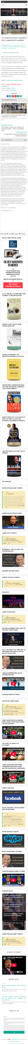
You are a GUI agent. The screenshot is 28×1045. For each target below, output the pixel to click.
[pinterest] (21, 1043)
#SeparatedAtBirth (10, 539)
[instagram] (13, 1043)
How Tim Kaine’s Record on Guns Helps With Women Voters (12, 906)
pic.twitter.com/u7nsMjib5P (11, 711)
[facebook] (8, 1043)
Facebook (13, 90)
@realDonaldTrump (16, 819)
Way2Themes (15, 1039)
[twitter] (6, 1043)
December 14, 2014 (8, 714)
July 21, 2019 (21, 505)
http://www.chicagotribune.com (15, 80)
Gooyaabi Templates (14, 1041)
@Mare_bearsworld (11, 707)
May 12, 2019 (19, 584)
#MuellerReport (8, 816)
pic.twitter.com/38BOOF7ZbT (11, 619)
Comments (12, 48)
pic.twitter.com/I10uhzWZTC (12, 583)
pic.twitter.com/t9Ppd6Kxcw (11, 540)
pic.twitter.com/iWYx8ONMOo (11, 941)
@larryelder (18, 708)
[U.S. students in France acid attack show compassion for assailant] (14, 27)
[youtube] (19, 1043)
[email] (17, 1043)
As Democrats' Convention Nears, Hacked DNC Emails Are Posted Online (13, 897)
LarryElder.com (5, 86)
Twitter (13, 88)
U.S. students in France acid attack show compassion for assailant (13, 115)
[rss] (15, 1043)
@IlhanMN (11, 494)
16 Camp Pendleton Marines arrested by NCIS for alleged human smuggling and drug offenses (14, 998)
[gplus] (10, 1043)
